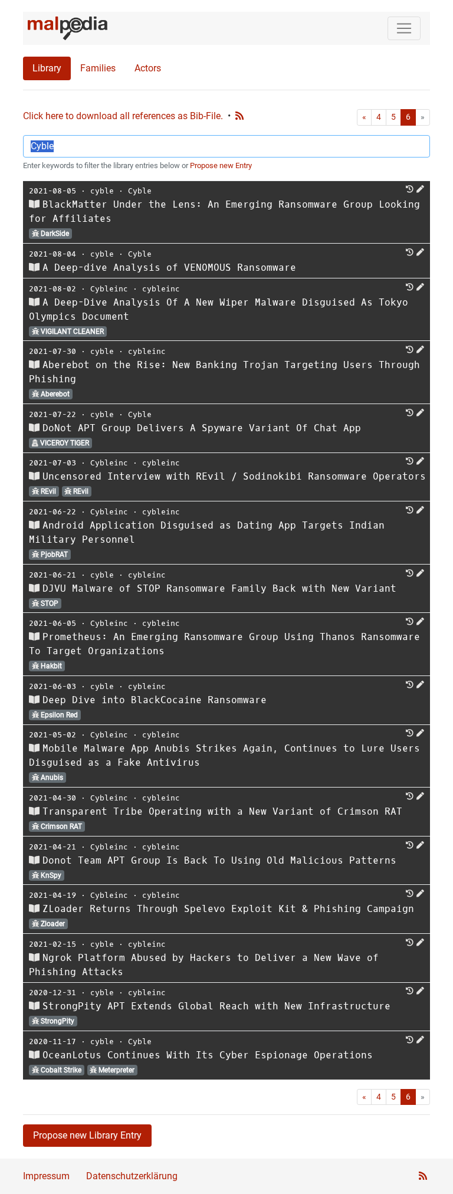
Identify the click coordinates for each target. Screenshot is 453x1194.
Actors (147, 68)
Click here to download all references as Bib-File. (123, 116)
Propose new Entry (221, 165)
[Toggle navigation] (404, 28)
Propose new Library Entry (87, 1135)
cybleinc (161, 289)
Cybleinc (109, 289)
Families (98, 68)
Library (46, 68)
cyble (102, 191)
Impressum (46, 1176)
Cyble (140, 191)
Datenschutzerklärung (132, 1176)
